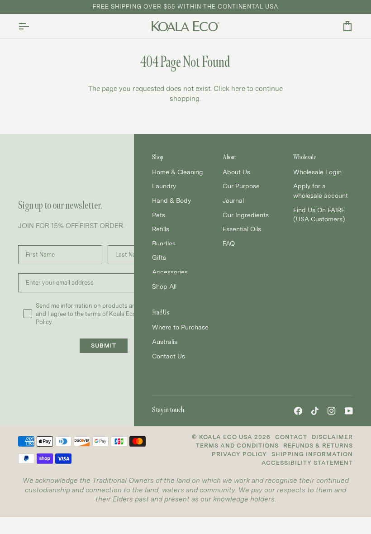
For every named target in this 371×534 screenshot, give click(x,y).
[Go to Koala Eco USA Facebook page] (298, 411)
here (238, 89)
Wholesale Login (317, 172)
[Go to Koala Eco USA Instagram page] (332, 411)
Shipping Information (312, 454)
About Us (236, 172)
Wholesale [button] (304, 157)
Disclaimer (332, 437)
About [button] (229, 157)
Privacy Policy (239, 454)
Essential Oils (242, 229)
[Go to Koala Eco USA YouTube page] (349, 411)
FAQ (229, 243)
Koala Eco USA (225, 437)
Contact (291, 437)
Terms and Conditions (237, 445)
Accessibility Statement (307, 462)
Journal (233, 200)
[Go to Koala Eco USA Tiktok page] (315, 411)
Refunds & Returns (318, 445)
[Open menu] (31, 26)
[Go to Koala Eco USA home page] (185, 26)
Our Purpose (241, 186)
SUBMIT (103, 345)
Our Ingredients (246, 215)
